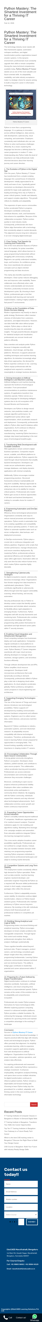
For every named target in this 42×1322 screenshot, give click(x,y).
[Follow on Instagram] (20, 1232)
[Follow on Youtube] (24, 1232)
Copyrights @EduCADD (10, 1309)
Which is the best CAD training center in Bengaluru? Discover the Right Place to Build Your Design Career (20, 1140)
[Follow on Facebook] (14, 1232)
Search (34, 1104)
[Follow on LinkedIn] (29, 1232)
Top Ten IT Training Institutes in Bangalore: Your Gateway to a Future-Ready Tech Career (20, 1131)
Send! (32, 1222)
